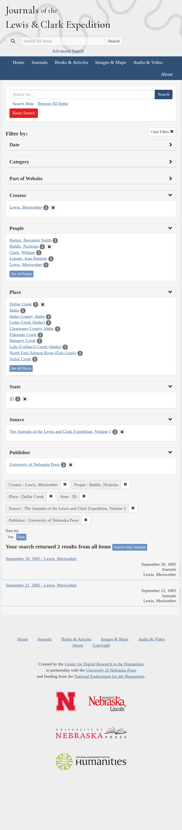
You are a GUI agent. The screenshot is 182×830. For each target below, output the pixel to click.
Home (18, 62)
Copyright (101, 645)
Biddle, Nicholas (23, 246)
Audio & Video (148, 62)
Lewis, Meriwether (25, 207)
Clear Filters (160, 132)
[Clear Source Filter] (122, 432)
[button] (64, 484)
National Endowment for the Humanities (109, 676)
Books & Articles (71, 62)
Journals (40, 62)
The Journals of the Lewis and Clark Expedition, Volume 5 (60, 431)
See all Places (21, 368)
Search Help (23, 103)
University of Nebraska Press (34, 464)
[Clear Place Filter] (42, 304)
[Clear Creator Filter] (53, 207)
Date (21, 537)
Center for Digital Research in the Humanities (104, 664)
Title (10, 537)
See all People (21, 274)
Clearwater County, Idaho (31, 328)
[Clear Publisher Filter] (70, 464)
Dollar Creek (20, 304)
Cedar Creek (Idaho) (27, 322)
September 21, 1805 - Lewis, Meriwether (41, 585)
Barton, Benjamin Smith (30, 240)
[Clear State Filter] (25, 399)
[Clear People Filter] (49, 246)
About (167, 74)
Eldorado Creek (22, 334)
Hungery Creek (22, 340)
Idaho (14, 310)
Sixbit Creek (20, 359)
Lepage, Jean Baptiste (28, 258)
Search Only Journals (130, 547)
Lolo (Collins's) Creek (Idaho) (35, 346)
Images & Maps (110, 62)
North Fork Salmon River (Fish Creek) (42, 352)
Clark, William (22, 252)
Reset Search (24, 113)
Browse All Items (53, 103)
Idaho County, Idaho (27, 316)
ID (11, 398)
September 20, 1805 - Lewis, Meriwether (41, 558)
